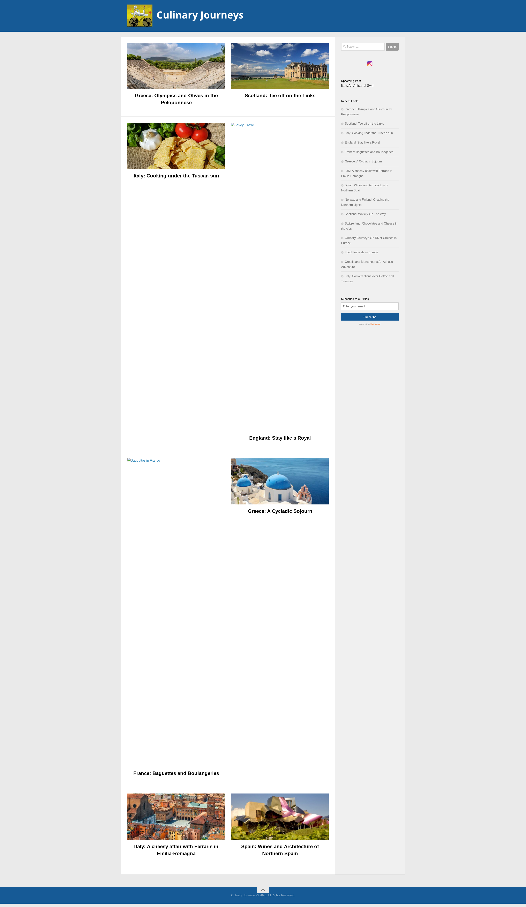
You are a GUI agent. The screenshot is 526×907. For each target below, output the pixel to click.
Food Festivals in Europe (361, 252)
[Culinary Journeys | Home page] (186, 16)
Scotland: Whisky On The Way (365, 214)
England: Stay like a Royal (280, 438)
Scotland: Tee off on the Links (280, 95)
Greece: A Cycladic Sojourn (280, 511)
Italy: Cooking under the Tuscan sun (176, 175)
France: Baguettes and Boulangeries (176, 773)
